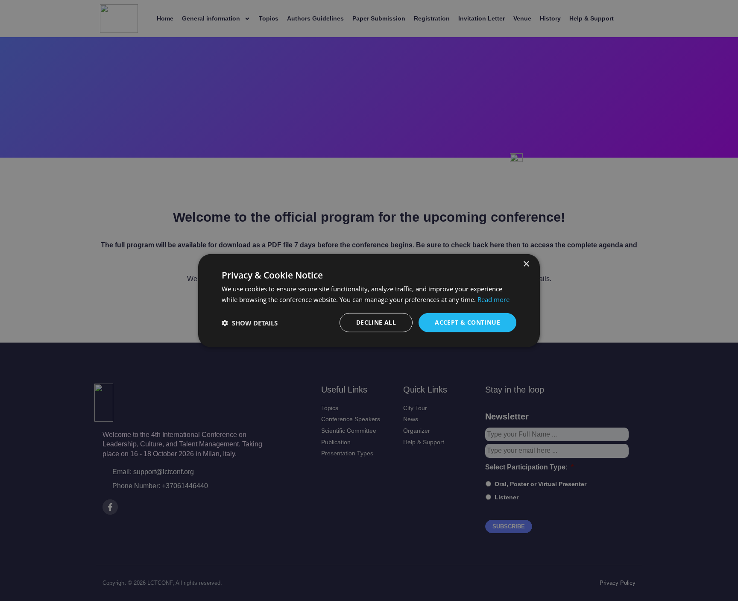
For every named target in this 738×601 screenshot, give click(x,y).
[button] (250, 322)
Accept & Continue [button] (467, 322)
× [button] (526, 264)
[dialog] (369, 300)
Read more (493, 299)
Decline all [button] (376, 322)
